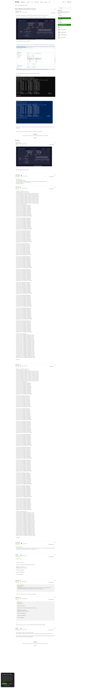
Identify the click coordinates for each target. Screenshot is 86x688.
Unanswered (64, 22)
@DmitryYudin (19, 179)
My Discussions (60, 19)
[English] (19, 2)
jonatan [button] (16, 554)
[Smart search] (65, 2)
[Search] (69, 8)
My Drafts (64, 21)
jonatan (18, 602)
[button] (54, 9)
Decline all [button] (10, 683)
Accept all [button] (4, 683)
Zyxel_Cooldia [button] (17, 174)
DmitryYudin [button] (17, 11)
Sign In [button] (35, 137)
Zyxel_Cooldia (19, 585)
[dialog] (7, 680)
